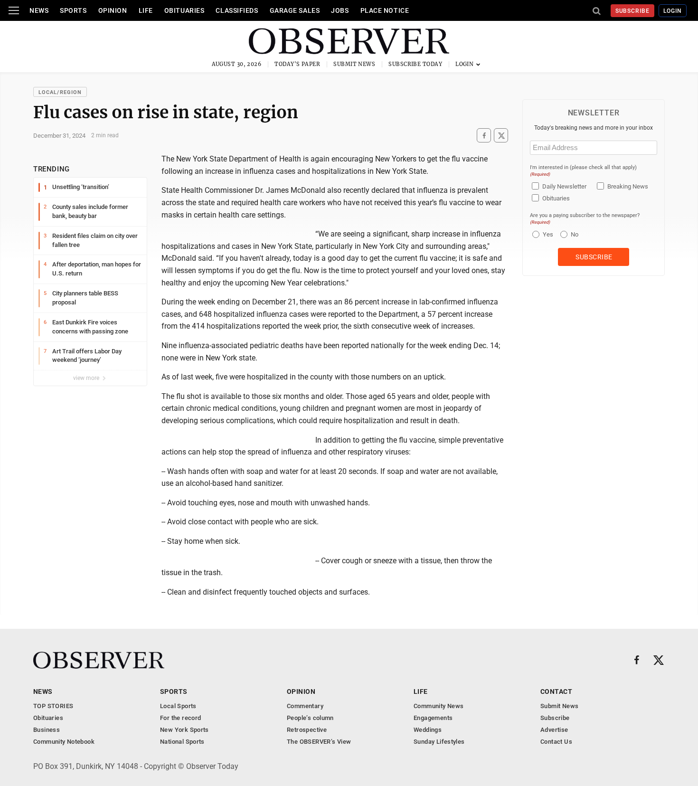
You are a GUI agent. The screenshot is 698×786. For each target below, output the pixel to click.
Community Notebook (63, 741)
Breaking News (627, 186)
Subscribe (632, 11)
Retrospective (307, 729)
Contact (556, 691)
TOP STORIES (53, 706)
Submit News (354, 64)
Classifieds (237, 10)
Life (146, 10)
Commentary (305, 706)
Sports (73, 10)
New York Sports (184, 729)
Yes (547, 234)
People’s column (310, 717)
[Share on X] (501, 136)
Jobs (340, 10)
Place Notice (384, 10)
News (38, 10)
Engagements (433, 717)
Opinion (112, 10)
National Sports (182, 741)
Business (46, 729)
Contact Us (556, 741)
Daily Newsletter (564, 186)
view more (87, 378)
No (574, 234)
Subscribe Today (415, 64)
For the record (180, 717)
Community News (438, 706)
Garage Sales (295, 10)
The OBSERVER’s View (319, 741)
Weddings (428, 729)
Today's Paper (297, 64)
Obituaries (184, 10)
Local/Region (60, 92)
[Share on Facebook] (484, 136)
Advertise (554, 729)
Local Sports (178, 706)
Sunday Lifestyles (439, 741)
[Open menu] (14, 10)
